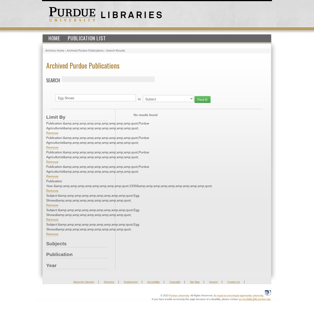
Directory (109, 282)
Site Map (195, 282)
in (139, 99)
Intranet (213, 282)
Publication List (87, 38)
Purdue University (179, 295)
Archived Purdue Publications (85, 50)
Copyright (174, 282)
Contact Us (233, 282)
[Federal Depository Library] (268, 293)
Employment (131, 282)
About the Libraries (83, 282)
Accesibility (153, 282)
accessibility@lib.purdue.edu (255, 299)
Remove (52, 133)
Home (54, 38)
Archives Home (54, 50)
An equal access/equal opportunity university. (239, 295)
